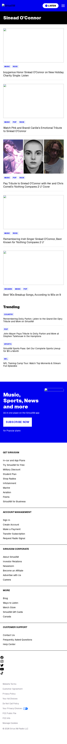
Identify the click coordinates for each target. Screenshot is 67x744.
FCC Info (6, 718)
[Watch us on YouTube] (3, 669)
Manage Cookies (10, 723)
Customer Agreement (13, 689)
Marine (6, 487)
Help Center (9, 644)
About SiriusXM (11, 556)
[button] (63, 6)
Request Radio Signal (14, 538)
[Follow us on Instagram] (3, 661)
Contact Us (9, 635)
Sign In (6, 520)
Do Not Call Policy (11, 703)
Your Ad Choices (10, 698)
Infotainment (9, 483)
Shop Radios (9, 478)
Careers (7, 579)
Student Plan (9, 474)
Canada (7, 616)
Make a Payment (11, 529)
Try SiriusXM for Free (14, 465)
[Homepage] (12, 6)
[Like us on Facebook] (3, 657)
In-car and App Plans (14, 460)
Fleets (6, 496)
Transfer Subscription (14, 533)
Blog (5, 598)
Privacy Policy (9, 693)
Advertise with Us (12, 575)
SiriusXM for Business (14, 501)
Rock (15, 67)
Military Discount (11, 469)
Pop (14, 122)
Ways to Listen (10, 602)
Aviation (7, 492)
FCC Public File (9, 713)
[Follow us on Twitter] (3, 665)
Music (7, 67)
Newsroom (8, 566)
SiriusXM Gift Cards (13, 612)
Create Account (11, 524)
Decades (8, 289)
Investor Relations (12, 561)
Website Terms (9, 684)
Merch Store (9, 607)
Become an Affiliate (13, 570)
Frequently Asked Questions (17, 639)
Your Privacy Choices (12, 708)
